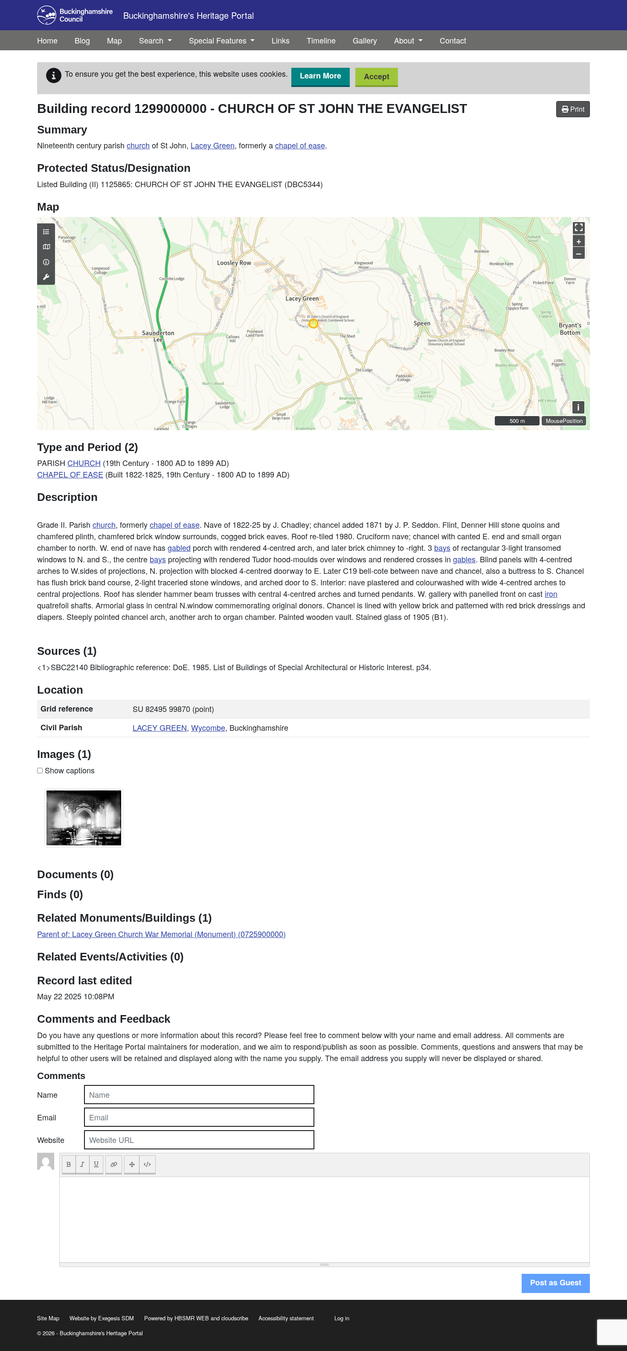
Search (152, 40)
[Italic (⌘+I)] (82, 1165)
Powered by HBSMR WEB (176, 1318)
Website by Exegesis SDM (102, 1318)
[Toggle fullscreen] (579, 228)
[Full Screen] (131, 1165)
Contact (453, 40)
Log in (341, 1318)
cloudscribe (234, 1318)
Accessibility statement (286, 1318)
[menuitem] (82, 40)
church (138, 144)
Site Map (48, 1318)
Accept (376, 76)
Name (47, 1094)
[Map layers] (46, 231)
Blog (82, 40)
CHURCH (84, 462)
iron (551, 593)
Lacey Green (213, 144)
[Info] (46, 261)
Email (46, 1116)
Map (114, 40)
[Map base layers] (46, 246)
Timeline (321, 40)
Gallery (365, 40)
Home (47, 40)
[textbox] (324, 1219)
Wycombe (208, 727)
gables (464, 558)
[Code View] (147, 1165)
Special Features (219, 40)
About (405, 40)
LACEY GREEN (160, 727)
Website (50, 1139)
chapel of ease (300, 144)
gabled (179, 547)
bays (442, 547)
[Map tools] (46, 276)
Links (281, 40)
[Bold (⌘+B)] (69, 1165)
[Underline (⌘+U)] (96, 1165)
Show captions (69, 769)
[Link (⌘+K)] (113, 1165)
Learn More (320, 75)
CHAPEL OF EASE (70, 474)
